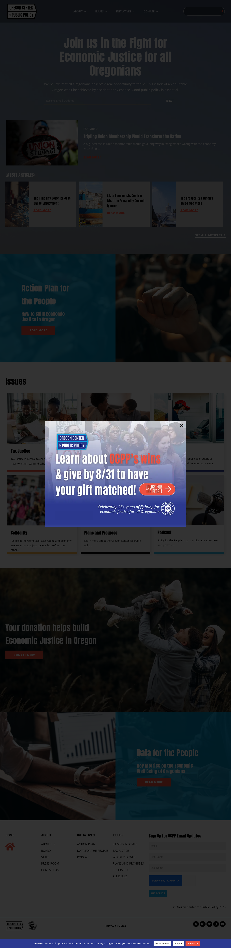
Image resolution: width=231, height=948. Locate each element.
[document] (115, 474)
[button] (181, 425)
